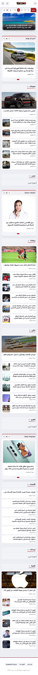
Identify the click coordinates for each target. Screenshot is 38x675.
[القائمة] (35, 3)
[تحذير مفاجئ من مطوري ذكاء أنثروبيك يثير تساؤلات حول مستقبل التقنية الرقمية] (19, 143)
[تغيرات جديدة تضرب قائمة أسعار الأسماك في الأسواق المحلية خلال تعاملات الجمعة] (19, 494)
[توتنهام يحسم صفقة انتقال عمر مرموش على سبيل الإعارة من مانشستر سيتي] (19, 298)
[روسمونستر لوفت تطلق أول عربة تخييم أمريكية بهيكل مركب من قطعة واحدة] (19, 123)
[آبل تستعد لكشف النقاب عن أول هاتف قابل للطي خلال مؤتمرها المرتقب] (19, 623)
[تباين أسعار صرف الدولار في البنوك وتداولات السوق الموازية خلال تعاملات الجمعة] (24, 477)
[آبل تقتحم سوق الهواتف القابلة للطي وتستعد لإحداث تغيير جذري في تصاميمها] (20, 477)
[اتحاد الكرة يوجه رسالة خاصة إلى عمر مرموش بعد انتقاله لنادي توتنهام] (19, 287)
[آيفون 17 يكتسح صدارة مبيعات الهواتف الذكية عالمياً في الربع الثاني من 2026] (19, 613)
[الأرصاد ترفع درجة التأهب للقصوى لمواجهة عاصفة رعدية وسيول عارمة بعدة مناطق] (19, 387)
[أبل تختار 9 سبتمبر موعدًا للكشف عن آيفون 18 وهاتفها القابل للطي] (19, 584)
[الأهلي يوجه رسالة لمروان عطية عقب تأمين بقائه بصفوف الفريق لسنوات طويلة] (19, 277)
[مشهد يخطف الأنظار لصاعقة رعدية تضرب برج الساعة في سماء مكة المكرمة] (19, 398)
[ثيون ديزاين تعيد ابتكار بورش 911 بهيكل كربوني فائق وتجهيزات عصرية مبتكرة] (19, 154)
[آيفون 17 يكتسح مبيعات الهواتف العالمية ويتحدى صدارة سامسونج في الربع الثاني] (19, 633)
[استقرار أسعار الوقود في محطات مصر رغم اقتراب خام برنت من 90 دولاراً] (13, 477)
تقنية (33, 566)
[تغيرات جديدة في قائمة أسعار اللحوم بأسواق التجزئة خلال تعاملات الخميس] (19, 503)
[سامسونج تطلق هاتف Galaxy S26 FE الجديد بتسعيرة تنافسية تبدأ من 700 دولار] (18, 477)
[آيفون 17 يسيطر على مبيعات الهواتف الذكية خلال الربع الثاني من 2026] (19, 644)
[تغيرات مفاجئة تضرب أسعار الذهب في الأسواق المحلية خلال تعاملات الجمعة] (22, 477)
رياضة (32, 240)
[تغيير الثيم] (7, 3)
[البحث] (3, 3)
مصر (33, 176)
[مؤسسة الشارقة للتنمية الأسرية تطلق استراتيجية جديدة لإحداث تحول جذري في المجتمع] (19, 408)
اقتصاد (32, 484)
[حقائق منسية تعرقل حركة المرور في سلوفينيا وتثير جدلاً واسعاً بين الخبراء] (20, 79)
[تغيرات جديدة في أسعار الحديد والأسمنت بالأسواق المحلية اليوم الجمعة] (19, 458)
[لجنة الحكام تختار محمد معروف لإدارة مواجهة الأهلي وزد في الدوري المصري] (19, 258)
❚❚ (7, 10)
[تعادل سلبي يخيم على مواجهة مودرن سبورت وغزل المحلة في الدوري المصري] (19, 308)
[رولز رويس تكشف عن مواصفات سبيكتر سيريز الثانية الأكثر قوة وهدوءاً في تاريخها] (19, 164)
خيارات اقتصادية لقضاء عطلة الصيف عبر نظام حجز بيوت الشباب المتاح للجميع (19, 26)
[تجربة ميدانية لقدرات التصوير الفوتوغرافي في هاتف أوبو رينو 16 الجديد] (19, 602)
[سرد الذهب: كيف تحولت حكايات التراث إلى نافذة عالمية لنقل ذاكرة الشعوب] (20, 233)
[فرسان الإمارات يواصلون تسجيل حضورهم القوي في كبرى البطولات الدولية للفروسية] (19, 348)
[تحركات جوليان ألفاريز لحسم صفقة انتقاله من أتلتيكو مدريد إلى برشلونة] (22, 233)
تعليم (33, 419)
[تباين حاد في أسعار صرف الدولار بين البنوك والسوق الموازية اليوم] (19, 530)
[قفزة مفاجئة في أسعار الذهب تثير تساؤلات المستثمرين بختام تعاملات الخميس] (19, 512)
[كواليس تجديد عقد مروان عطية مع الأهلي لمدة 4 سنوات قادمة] (24, 233)
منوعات (32, 86)
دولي (33, 330)
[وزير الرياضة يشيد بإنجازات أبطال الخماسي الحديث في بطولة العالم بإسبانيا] (19, 319)
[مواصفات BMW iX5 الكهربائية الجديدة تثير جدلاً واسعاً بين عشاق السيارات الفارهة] (18, 79)
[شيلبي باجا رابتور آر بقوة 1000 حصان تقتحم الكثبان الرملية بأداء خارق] (19, 104)
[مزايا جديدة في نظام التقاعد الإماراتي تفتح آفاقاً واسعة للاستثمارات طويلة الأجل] (19, 377)
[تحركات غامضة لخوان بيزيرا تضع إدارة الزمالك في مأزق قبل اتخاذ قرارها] (13, 233)
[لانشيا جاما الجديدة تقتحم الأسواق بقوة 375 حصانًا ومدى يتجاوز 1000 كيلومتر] (19, 133)
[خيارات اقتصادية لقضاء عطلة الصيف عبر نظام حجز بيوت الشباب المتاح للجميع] (19, 21)
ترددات (32, 549)
